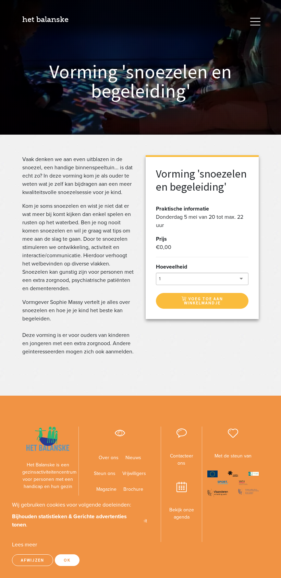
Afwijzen (32, 560)
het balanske (45, 19)
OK (67, 560)
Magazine (106, 489)
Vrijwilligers (134, 473)
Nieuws (133, 458)
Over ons (109, 458)
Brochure (133, 489)
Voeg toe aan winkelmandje (203, 300)
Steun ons (104, 473)
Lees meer (24, 544)
